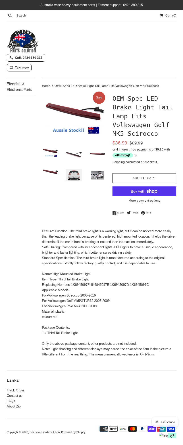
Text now (22, 67)
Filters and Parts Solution (44, 432)
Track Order (15, 390)
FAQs (11, 401)
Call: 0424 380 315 (28, 57)
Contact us (15, 395)
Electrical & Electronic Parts (19, 87)
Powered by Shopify (73, 432)
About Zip (14, 406)
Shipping (118, 162)
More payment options (144, 200)
